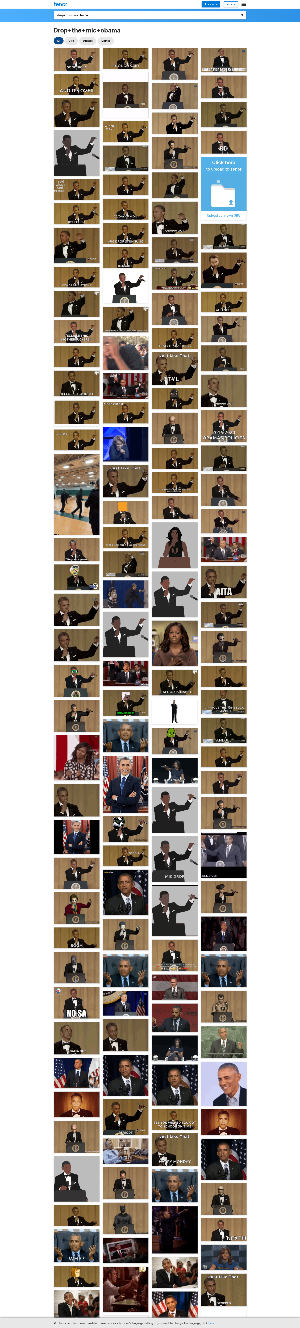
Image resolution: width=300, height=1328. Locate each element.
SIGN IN (230, 4)
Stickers (88, 40)
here (211, 1323)
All (58, 40)
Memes (105, 40)
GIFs (71, 40)
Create (212, 4)
